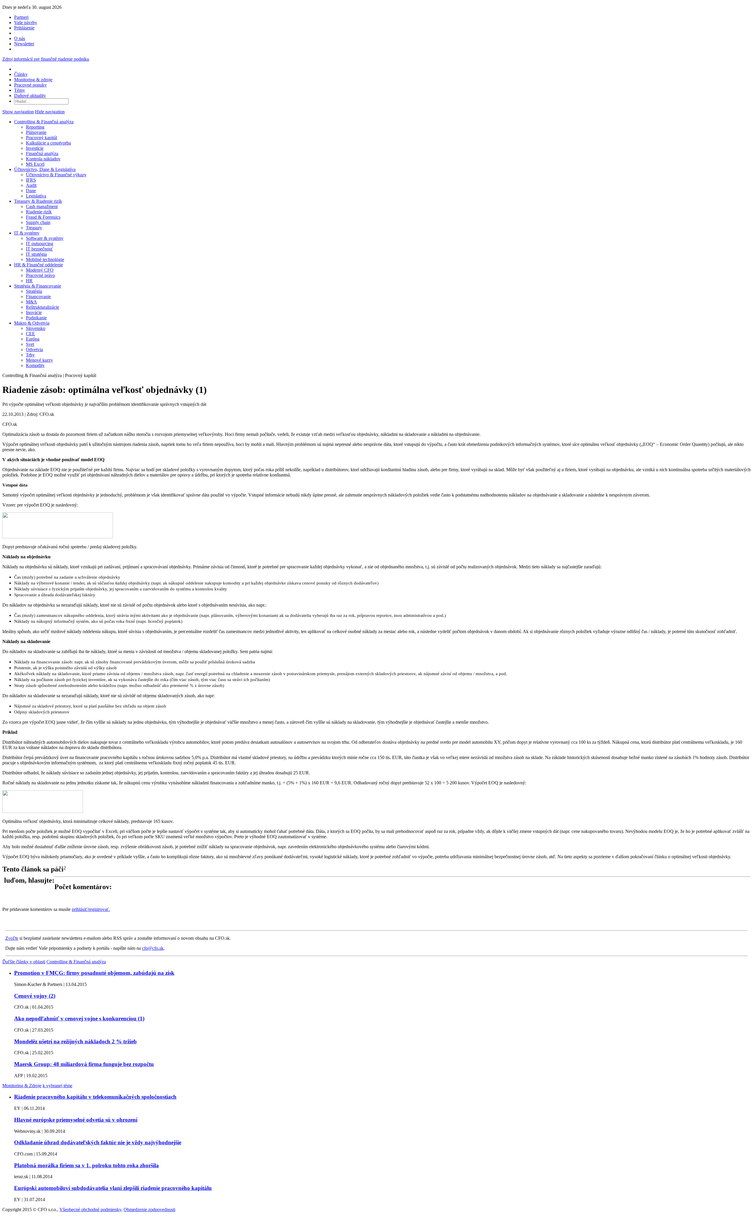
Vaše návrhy (25, 22)
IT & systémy (26, 232)
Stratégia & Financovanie (37, 285)
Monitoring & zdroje (33, 79)
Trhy (30, 354)
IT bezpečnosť (39, 248)
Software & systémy (45, 238)
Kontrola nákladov (43, 158)
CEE (30, 333)
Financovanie (38, 296)
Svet (30, 344)
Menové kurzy (39, 360)
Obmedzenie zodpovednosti (149, 1209)
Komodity (35, 365)
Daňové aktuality (30, 95)
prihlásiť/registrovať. (91, 909)
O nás (19, 38)
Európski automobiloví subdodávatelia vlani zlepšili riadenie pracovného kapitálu (113, 1188)
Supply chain (38, 222)
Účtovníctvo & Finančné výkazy (56, 174)
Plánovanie (36, 132)
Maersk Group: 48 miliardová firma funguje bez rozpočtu (84, 1064)
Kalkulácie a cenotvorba (48, 142)
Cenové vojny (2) (34, 996)
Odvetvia (34, 349)
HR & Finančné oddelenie (38, 264)
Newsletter (24, 43)
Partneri (21, 17)
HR (29, 280)
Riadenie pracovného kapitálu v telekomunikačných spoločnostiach (95, 1097)
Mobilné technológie (45, 259)
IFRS (31, 179)
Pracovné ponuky (30, 84)
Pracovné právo (40, 275)
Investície (35, 148)
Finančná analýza (42, 153)
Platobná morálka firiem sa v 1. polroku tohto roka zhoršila (86, 1165)
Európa (32, 338)
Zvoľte (11, 938)
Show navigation (18, 111)
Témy (19, 90)
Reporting (35, 126)
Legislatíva (36, 195)
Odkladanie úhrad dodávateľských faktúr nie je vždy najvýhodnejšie (97, 1142)
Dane (31, 190)
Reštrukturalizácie (42, 307)
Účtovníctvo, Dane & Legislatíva (45, 169)
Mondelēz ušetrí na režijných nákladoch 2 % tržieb (75, 1041)
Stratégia (34, 291)
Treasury (34, 227)
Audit (31, 185)
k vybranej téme (57, 1085)
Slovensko (35, 328)
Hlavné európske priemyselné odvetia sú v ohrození (75, 1120)
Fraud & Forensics (43, 217)
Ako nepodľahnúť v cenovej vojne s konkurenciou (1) (79, 1018)
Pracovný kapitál (41, 137)
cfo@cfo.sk (153, 948)
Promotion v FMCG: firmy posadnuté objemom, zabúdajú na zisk (94, 973)
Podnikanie (36, 317)
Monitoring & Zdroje (21, 1085)
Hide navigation (50, 111)
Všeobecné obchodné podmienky (90, 1209)
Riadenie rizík (39, 211)
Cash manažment (42, 206)
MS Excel (35, 164)
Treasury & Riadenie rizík (38, 201)
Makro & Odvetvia (31, 323)
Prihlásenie (24, 27)
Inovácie (34, 312)
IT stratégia (36, 254)
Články (21, 74)
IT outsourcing (39, 243)
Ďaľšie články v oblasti (23, 961)
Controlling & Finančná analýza (44, 121)
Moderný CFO (40, 270)
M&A (31, 301)
